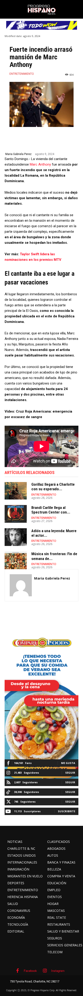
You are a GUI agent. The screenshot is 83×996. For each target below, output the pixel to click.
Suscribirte (66, 811)
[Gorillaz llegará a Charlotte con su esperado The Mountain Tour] (16, 491)
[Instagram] (45, 970)
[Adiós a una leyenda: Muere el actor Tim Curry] (16, 537)
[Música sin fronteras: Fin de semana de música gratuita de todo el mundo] (16, 560)
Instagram (58, 970)
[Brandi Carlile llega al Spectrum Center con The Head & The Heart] (16, 514)
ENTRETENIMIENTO (21, 73)
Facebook (30, 970)
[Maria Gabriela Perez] (21, 585)
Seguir (70, 772)
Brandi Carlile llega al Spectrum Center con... (50, 509)
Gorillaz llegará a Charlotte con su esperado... (53, 486)
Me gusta (68, 763)
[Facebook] (17, 970)
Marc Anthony (40, 164)
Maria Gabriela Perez (18, 154)
